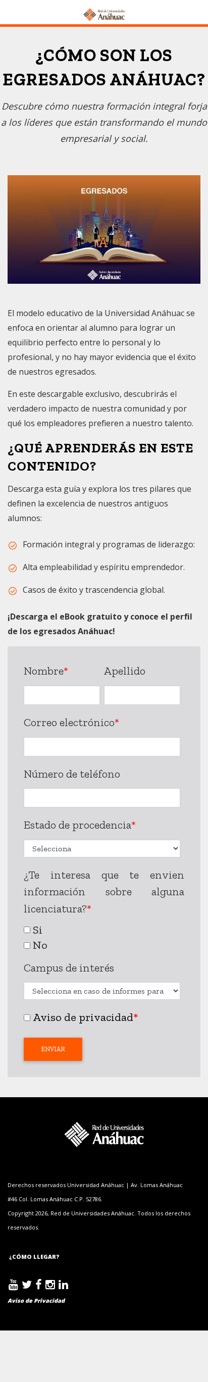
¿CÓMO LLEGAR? (34, 1256)
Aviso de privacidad (83, 1017)
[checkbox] (102, 936)
